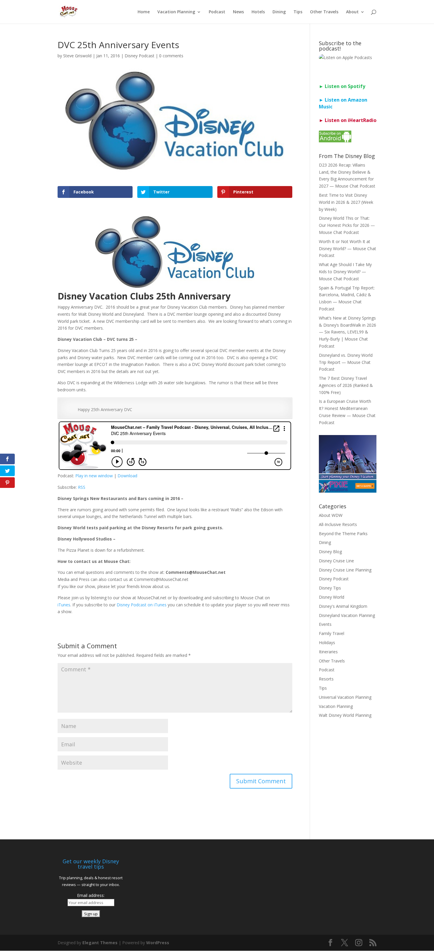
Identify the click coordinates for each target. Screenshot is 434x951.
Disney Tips (330, 588)
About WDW (330, 515)
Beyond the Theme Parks (343, 533)
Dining (279, 12)
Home (144, 12)
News (238, 12)
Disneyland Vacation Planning (347, 615)
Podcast (217, 12)
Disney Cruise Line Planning (345, 570)
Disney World (331, 597)
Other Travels (324, 12)
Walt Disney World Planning (345, 715)
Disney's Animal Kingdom (343, 606)
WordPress (157, 942)
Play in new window (94, 475)
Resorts (326, 679)
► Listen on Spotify (342, 86)
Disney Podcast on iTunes (142, 605)
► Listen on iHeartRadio (347, 120)
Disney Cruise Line (336, 561)
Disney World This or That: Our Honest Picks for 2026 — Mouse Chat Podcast (347, 225)
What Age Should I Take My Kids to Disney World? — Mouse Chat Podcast (345, 271)
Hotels (258, 12)
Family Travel (331, 633)
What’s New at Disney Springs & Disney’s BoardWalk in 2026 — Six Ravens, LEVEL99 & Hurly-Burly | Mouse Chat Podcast (347, 332)
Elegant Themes (100, 942)
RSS (81, 487)
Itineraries (328, 651)
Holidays (327, 642)
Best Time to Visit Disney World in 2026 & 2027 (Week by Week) (346, 202)
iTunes (64, 605)
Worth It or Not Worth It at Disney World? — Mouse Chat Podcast (347, 248)
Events (325, 624)
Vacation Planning (176, 12)
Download (127, 475)
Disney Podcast (139, 55)
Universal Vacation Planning (345, 697)
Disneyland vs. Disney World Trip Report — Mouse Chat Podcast (346, 362)
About (352, 12)
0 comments (171, 55)
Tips (297, 12)
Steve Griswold (77, 55)
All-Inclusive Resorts (338, 524)
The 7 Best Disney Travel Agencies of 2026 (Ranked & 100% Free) (346, 385)
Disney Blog (330, 551)
